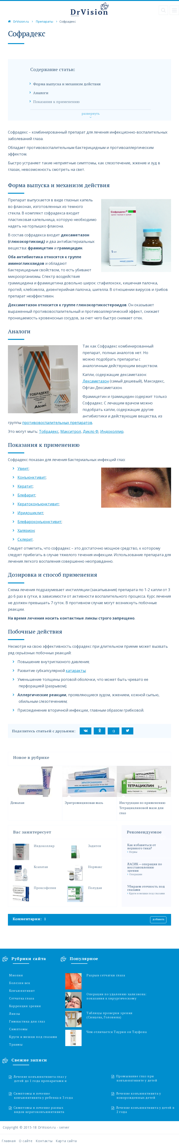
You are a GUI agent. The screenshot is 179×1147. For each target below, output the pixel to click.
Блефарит (26, 495)
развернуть (91, 113)
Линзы (14, 1014)
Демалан (17, 802)
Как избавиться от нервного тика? (141, 846)
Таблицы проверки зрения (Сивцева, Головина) (109, 1015)
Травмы (16, 1044)
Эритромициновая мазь (84, 802)
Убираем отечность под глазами (146, 888)
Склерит (25, 539)
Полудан (95, 888)
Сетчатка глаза (21, 998)
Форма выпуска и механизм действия (67, 84)
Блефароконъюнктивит (39, 521)
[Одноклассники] (99, 730)
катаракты (76, 670)
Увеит (23, 468)
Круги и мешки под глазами (33, 1037)
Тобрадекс (49, 431)
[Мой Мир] (113, 730)
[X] (127, 730)
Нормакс (95, 867)
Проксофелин (45, 888)
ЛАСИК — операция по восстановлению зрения (144, 867)
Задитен (94, 846)
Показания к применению (56, 102)
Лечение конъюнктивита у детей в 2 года (145, 1109)
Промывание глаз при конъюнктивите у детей (136, 1078)
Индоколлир (112, 431)
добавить (158, 919)
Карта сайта (66, 1141)
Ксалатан (41, 867)
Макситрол (70, 431)
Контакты (44, 1141)
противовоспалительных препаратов (57, 422)
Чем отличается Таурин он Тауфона (116, 1032)
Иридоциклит (30, 512)
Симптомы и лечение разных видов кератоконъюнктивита (39, 1109)
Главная (9, 1141)
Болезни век (19, 983)
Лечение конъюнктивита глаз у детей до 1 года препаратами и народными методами (44, 1078)
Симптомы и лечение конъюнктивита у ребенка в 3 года (43, 1095)
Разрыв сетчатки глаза (105, 975)
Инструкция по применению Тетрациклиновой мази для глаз (142, 807)
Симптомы (18, 1029)
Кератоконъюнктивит (38, 503)
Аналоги (40, 93)
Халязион (25, 530)
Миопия (16, 975)
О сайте (25, 1141)
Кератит (25, 486)
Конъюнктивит (31, 477)
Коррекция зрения (25, 1006)
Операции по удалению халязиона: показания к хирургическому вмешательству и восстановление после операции (117, 996)
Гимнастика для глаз (27, 1021)
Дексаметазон (96, 381)
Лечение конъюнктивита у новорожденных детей (138, 1095)
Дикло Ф (90, 431)
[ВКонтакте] (85, 730)
